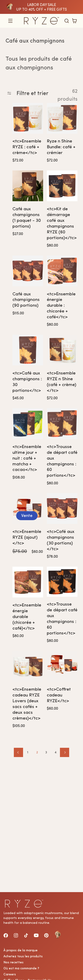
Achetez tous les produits (23, 956)
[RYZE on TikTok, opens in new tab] (26, 935)
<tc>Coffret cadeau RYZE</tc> (59, 695)
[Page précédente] (18, 752)
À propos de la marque (20, 950)
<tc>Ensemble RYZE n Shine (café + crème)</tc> (61, 382)
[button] (10, 20)
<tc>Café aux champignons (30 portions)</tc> (60, 540)
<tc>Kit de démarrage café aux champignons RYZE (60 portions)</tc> (62, 223)
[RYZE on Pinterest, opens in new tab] (46, 935)
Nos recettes (13, 962)
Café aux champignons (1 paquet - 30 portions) (26, 217)
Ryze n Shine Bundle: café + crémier (61, 147)
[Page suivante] (64, 752)
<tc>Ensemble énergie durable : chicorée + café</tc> (61, 305)
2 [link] (37, 752)
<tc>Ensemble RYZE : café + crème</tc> (26, 147)
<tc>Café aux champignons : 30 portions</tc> (27, 382)
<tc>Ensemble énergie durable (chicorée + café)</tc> (26, 616)
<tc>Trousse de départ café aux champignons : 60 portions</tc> (62, 461)
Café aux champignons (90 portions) (26, 300)
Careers (9, 974)
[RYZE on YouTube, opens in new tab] (36, 935)
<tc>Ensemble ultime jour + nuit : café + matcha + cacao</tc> (26, 458)
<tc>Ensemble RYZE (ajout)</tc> (26, 537)
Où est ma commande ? (21, 968)
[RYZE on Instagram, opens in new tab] (16, 935)
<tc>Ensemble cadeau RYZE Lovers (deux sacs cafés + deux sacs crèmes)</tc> (26, 703)
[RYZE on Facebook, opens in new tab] (5, 935)
